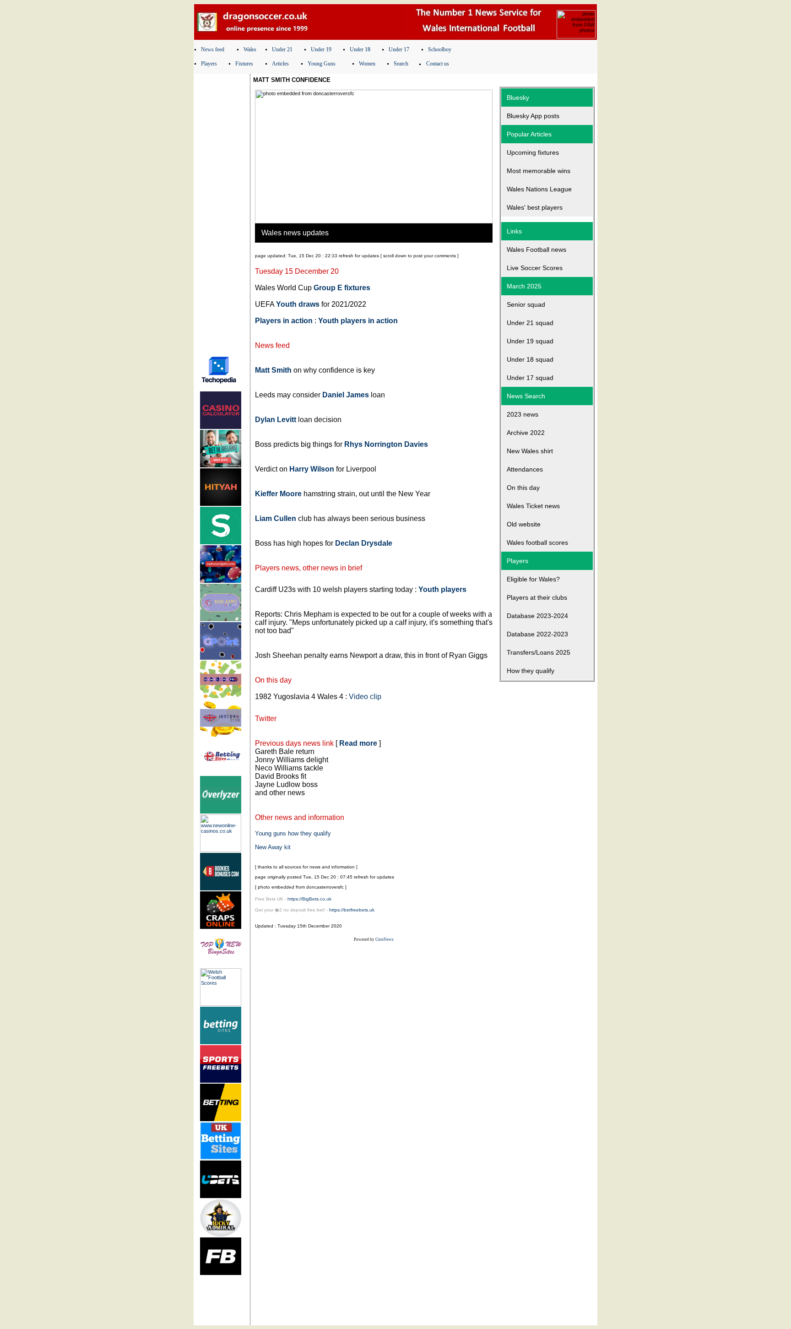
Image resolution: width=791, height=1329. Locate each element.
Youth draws (298, 304)
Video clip (365, 696)
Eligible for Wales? (533, 579)
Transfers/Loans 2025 (538, 652)
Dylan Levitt (275, 419)
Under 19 (321, 49)
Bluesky (518, 97)
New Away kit (273, 847)
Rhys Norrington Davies (386, 444)
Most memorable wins (538, 170)
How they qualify (530, 670)
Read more (358, 743)
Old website (524, 524)
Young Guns (322, 63)
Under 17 (399, 49)
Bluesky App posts (533, 115)
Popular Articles (529, 134)
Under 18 (360, 49)
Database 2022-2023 (537, 634)
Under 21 (282, 49)
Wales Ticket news (533, 506)
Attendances (525, 469)
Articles (280, 63)
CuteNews (384, 939)
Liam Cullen (275, 518)
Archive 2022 (526, 432)
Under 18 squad (530, 359)
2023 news (522, 414)
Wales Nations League (539, 189)
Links (514, 231)
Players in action (284, 321)
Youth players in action (358, 321)
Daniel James (345, 395)
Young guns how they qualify (293, 833)
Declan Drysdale (363, 543)
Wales (250, 49)
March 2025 (524, 286)
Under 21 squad (530, 322)
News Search (526, 396)
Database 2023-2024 (537, 615)
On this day (523, 487)
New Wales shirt (530, 451)
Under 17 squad (530, 377)
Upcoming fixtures (533, 152)
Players (209, 63)
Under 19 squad (530, 341)
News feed (212, 49)
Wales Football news (536, 249)
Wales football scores (537, 542)
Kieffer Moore (278, 494)
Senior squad (526, 304)
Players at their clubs (537, 597)
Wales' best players (535, 207)
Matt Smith (273, 370)
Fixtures (244, 63)
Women (367, 63)
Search (401, 63)
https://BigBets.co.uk (309, 898)
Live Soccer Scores (535, 267)
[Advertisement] (222, 212)
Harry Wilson (311, 469)
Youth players (442, 589)
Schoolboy (439, 49)
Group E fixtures (342, 288)
